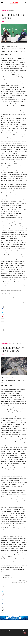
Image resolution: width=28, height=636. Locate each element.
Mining (6, 343)
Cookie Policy (8, 632)
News (6, 10)
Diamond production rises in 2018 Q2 (13, 349)
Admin (3, 21)
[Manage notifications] (24, 633)
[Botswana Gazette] (14, 2)
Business (3, 10)
